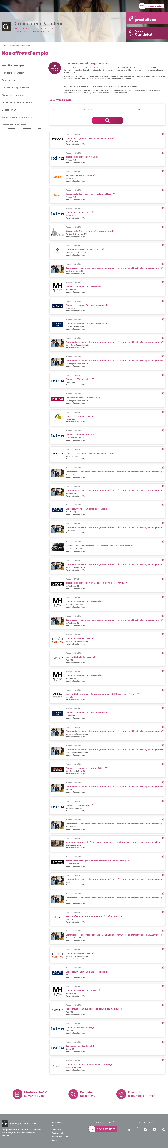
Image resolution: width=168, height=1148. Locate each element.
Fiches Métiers (9, 80)
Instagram (146, 1129)
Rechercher (107, 120)
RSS (163, 1129)
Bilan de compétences (13, 95)
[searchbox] (65, 109)
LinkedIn (128, 1129)
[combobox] (65, 109)
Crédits (54, 1140)
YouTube (154, 1129)
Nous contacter (154, 6)
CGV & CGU (56, 1129)
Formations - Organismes (14, 124)
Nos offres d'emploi (13, 65)
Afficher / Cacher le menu (6, 6)
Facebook (137, 1129)
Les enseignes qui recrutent (16, 87)
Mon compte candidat (13, 72)
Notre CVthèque (57, 1122)
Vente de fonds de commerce (17, 117)
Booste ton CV (9, 109)
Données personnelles (60, 1136)
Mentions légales (58, 1133)
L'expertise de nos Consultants (17, 102)
